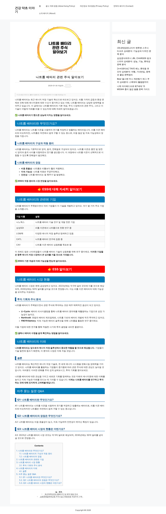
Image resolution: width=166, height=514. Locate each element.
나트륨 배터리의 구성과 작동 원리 (35, 453)
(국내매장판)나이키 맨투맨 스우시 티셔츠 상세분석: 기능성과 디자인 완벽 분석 (134, 51)
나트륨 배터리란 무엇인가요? (30, 450)
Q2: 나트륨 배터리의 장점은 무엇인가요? (39, 480)
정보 (60, 492)
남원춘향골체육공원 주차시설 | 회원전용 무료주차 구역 (61, 497)
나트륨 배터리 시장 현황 (28, 462)
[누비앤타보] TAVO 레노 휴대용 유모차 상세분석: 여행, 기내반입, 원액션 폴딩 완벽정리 (133, 71)
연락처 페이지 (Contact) (123, 6)
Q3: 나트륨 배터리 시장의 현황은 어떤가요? (40, 483)
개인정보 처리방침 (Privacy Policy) (94, 6)
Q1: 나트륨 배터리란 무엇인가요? (35, 477)
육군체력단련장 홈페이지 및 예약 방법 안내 (61, 494)
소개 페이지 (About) (47, 13)
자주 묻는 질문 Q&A (26, 474)
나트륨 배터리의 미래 (26, 468)
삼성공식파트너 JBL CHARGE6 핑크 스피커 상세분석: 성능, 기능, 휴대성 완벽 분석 (134, 61)
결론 (22, 471)
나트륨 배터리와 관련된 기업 (30, 459)
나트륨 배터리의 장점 (30, 456)
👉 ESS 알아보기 (60, 269)
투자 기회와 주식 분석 (30, 465)
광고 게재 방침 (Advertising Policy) (60, 6)
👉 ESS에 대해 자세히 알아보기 (60, 189)
